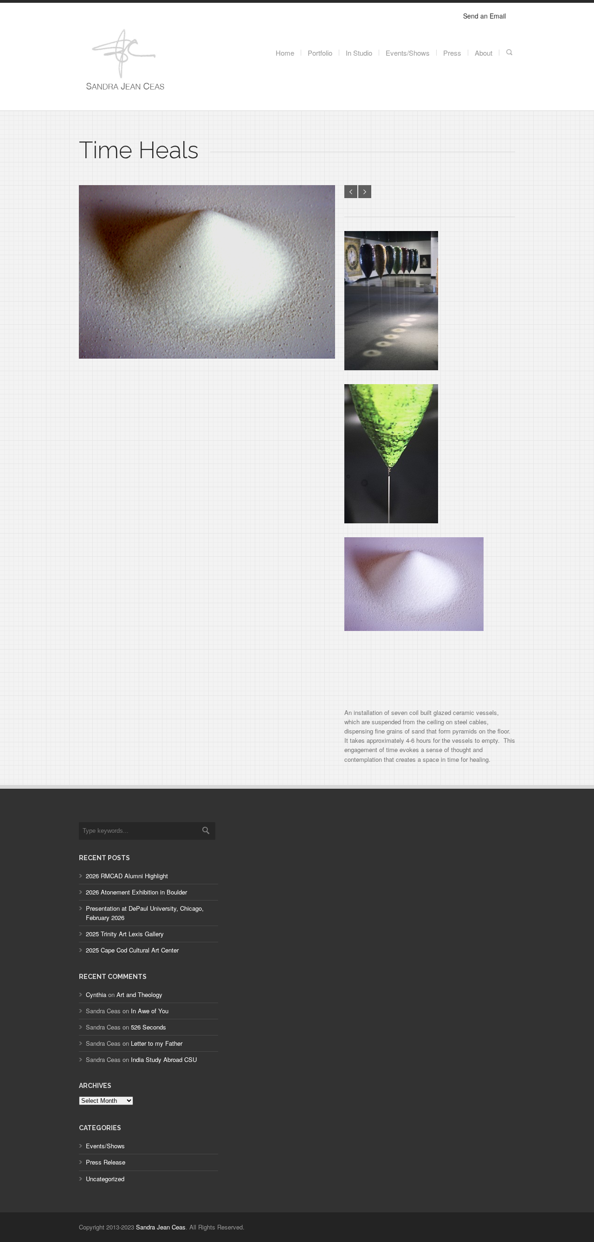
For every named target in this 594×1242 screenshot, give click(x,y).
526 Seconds (148, 1027)
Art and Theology (139, 994)
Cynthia (96, 994)
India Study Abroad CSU (164, 1059)
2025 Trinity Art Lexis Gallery (125, 933)
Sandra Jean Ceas (161, 1227)
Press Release (105, 1162)
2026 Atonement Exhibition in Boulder (136, 892)
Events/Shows (105, 1145)
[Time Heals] (207, 356)
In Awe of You (149, 1010)
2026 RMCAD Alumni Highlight (127, 875)
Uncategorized (105, 1178)
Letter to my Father (156, 1043)
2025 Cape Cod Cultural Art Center (132, 950)
